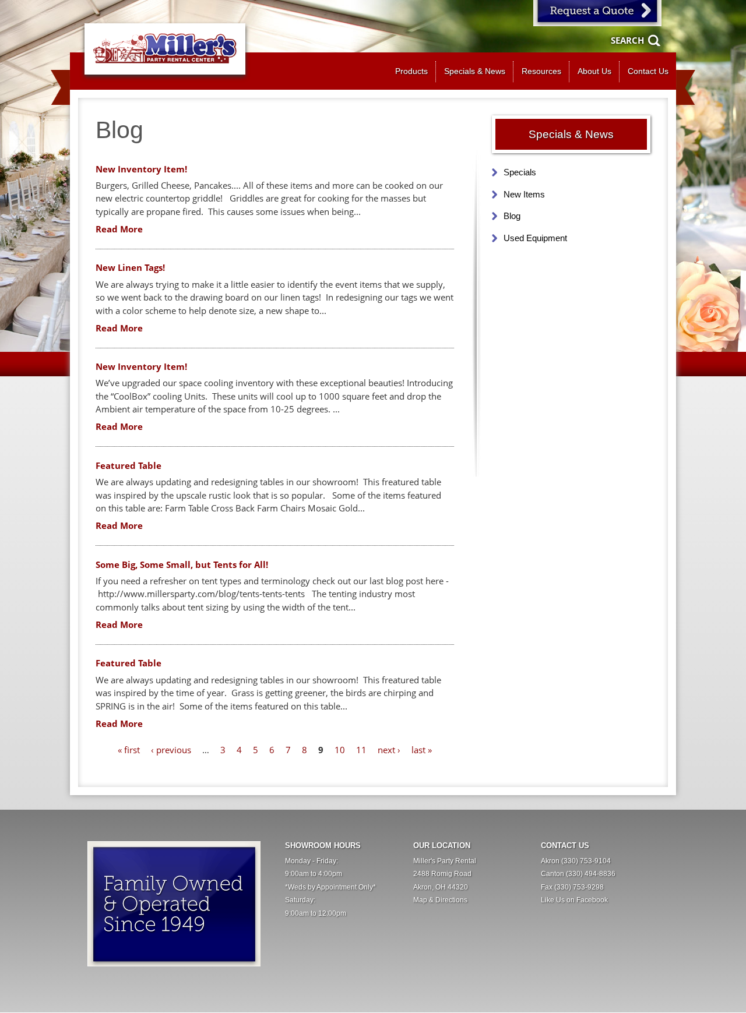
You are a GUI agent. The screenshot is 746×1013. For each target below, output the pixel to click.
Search (627, 40)
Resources (541, 71)
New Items (524, 194)
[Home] (165, 49)
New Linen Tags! (130, 267)
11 (361, 750)
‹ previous (171, 750)
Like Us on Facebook (574, 900)
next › (389, 750)
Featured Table (128, 465)
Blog (512, 216)
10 (340, 750)
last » (421, 750)
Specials (520, 172)
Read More (119, 229)
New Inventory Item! (141, 169)
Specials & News (474, 71)
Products (411, 71)
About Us (594, 71)
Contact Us (648, 71)
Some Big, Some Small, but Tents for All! (182, 564)
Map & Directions (440, 900)
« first (129, 750)
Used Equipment (535, 238)
